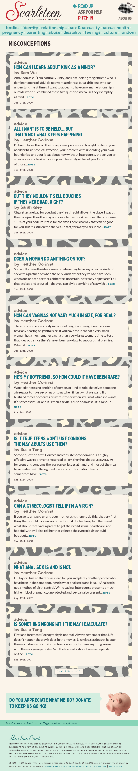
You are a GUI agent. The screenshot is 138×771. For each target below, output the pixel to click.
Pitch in (85, 17)
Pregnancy (12, 32)
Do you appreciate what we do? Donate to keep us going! (50, 703)
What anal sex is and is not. (42, 567)
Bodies (13, 27)
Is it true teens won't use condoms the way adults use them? (50, 441)
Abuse (54, 32)
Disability (72, 32)
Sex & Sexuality (85, 27)
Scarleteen (14, 723)
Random (128, 32)
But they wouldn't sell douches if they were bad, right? (47, 199)
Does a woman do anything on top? (50, 259)
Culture (110, 32)
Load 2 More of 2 (69, 671)
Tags (46, 723)
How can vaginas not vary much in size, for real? (65, 315)
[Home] (34, 11)
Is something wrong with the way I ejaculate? (60, 624)
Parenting (35, 32)
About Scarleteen (96, 766)
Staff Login (115, 766)
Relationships (54, 27)
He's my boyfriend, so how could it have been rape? (67, 377)
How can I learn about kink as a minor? (54, 67)
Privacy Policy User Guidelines (64, 766)
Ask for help (90, 11)
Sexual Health (116, 27)
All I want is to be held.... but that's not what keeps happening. (48, 132)
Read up (85, 6)
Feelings (92, 32)
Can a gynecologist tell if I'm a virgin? (53, 506)
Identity (30, 27)
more (30, 97)
